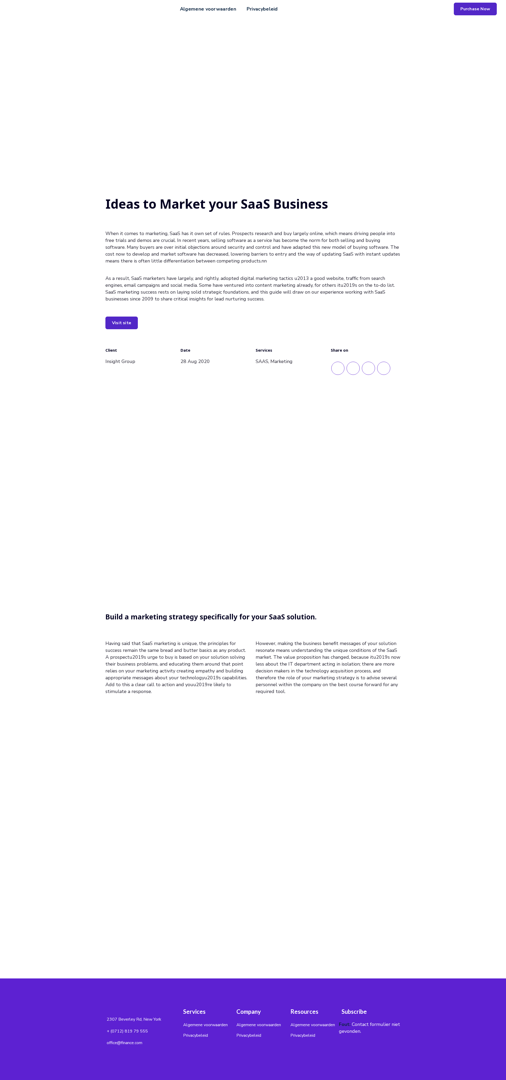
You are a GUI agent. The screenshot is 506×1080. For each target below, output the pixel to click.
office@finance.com (124, 1043)
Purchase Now (475, 9)
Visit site (121, 323)
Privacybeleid (262, 9)
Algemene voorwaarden (208, 9)
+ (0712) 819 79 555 (127, 1031)
